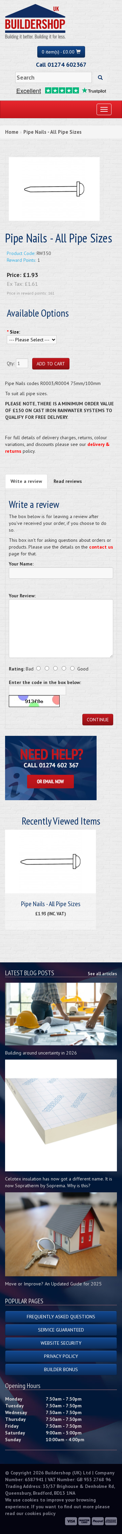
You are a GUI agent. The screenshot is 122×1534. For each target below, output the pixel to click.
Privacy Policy (61, 1356)
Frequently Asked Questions (61, 1317)
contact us (101, 547)
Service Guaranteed (61, 1330)
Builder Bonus (61, 1369)
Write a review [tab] (26, 481)
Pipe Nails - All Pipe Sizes (52, 132)
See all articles (102, 974)
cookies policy (40, 1513)
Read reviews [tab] (68, 481)
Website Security (61, 1343)
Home (11, 132)
